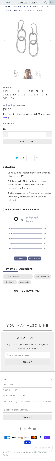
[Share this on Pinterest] (30, 158)
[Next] (50, 39)
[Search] (45, 2)
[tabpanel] (27, 296)
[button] (27, 228)
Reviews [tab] (10, 268)
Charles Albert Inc (17, 452)
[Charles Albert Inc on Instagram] (25, 429)
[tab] (26, 269)
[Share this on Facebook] (23, 158)
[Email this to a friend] (37, 158)
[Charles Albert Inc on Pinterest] (30, 429)
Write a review (34, 258)
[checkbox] (24, 282)
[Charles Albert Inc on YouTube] (34, 429)
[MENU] (1, 2)
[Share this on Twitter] (17, 158)
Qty (4, 129)
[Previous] (5, 39)
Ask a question (20, 258)
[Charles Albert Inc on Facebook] (21, 429)
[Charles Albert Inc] (27, 2)
